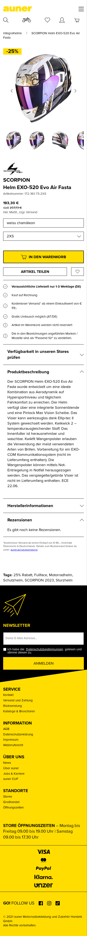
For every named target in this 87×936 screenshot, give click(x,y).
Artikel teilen (35, 271)
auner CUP (10, 779)
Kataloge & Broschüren (19, 711)
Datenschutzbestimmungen (44, 649)
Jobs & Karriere (13, 773)
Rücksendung (12, 705)
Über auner (11, 768)
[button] (11, 90)
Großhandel (11, 802)
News (7, 762)
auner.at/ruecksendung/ (24, 550)
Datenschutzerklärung (18, 734)
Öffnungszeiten (13, 807)
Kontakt (8, 695)
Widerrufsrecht (13, 745)
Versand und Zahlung (18, 700)
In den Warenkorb (47, 257)
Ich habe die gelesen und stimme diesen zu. (44, 651)
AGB (6, 729)
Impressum (10, 739)
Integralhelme (12, 33)
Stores (7, 796)
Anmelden (44, 663)
